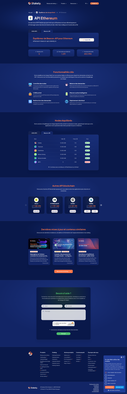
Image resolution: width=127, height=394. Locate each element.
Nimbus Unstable (42, 158)
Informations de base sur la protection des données (64, 329)
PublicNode (41, 150)
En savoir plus (117, 369)
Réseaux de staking (51, 3)
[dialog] (114, 374)
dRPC (39, 162)
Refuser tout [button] (119, 387)
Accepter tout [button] (109, 387)
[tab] (34, 31)
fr (86, 3)
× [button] (123, 357)
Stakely (40, 143)
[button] (114, 390)
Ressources (73, 3)
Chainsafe (40, 146)
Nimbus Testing (41, 154)
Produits (63, 3)
